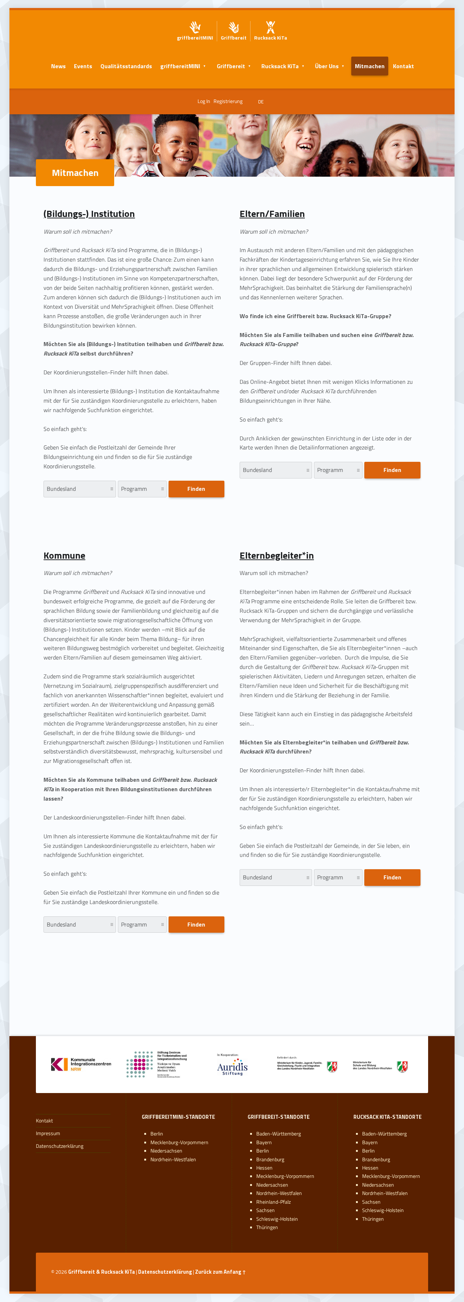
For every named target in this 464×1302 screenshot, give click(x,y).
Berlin (156, 1134)
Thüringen (267, 1227)
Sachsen (265, 1210)
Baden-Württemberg (278, 1134)
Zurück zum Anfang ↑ (220, 1272)
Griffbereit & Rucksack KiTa (101, 1272)
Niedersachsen (166, 1151)
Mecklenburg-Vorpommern (179, 1142)
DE (261, 101)
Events (83, 66)
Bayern (264, 1142)
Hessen (264, 1168)
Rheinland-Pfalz (273, 1202)
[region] (232, 1001)
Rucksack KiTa (280, 66)
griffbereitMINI (180, 66)
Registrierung (228, 101)
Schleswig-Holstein (277, 1219)
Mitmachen (370, 66)
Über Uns (327, 66)
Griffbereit (231, 66)
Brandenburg (270, 1159)
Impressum (48, 1133)
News (58, 66)
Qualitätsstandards (126, 66)
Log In (204, 101)
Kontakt (403, 66)
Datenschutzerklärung (59, 1146)
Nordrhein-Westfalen (173, 1159)
